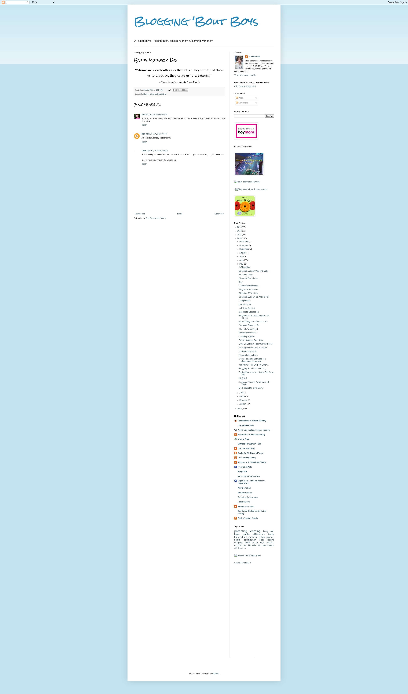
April (241, 393)
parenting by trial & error (249, 476)
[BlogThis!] (177, 90)
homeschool (240, 537)
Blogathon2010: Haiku (249, 293)
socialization (250, 539)
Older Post (219, 214)
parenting (162, 94)
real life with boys (252, 545)
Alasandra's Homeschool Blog (251, 435)
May (241, 264)
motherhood (153, 94)
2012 (239, 231)
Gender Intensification (248, 286)
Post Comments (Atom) (156, 218)
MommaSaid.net (245, 492)
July (241, 256)
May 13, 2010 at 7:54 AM (157, 151)
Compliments (245, 301)
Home (179, 214)
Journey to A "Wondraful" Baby (252, 462)
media (271, 545)
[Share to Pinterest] (186, 90)
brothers (243, 548)
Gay (241, 282)
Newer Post (140, 214)
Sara (144, 151)
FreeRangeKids (245, 467)
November (244, 245)
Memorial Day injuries (248, 278)
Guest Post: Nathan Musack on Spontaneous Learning (252, 360)
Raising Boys (244, 502)
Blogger (215, 673)
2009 (239, 408)
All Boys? (243, 378)
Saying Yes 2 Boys (246, 506)
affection (270, 542)
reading (270, 540)
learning (255, 531)
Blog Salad (242, 471)
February (243, 400)
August (242, 253)
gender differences (254, 534)
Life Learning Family (247, 458)
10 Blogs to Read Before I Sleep (253, 348)
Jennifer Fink (254, 57)
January (243, 404)
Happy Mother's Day (248, 351)
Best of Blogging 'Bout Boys (251, 340)
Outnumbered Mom (246, 448)
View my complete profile (245, 75)
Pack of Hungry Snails (248, 518)
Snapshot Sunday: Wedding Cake (253, 271)
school (262, 537)
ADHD (236, 548)
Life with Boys (245, 304)
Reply (144, 125)
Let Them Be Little (247, 308)
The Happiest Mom (246, 425)
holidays (144, 94)
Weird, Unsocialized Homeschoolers (254, 430)
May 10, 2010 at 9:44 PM (157, 134)
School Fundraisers (242, 563)
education (253, 537)
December (244, 241)
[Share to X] (180, 90)
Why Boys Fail (244, 488)
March (242, 396)
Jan (143, 114)
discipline (238, 542)
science (270, 537)
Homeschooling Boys (248, 355)
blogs (261, 540)
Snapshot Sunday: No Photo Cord (253, 297)
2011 (239, 235)
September (244, 249)
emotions (238, 545)
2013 (239, 227)
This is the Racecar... (248, 333)
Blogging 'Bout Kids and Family (252, 368)
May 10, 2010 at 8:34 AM (156, 114)
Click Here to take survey (245, 86)
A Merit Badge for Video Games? (253, 321)
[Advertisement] (266, 609)
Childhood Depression (249, 312)
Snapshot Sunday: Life (249, 325)
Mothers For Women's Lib (249, 444)
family (271, 534)
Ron (143, 134)
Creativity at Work (246, 336)
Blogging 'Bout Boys (196, 21)
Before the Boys (246, 275)
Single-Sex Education (248, 289)
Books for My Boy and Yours (250, 453)
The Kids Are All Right (248, 329)
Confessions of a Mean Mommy (252, 421)
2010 (239, 238)
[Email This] (174, 90)
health (237, 539)
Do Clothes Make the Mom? (251, 388)
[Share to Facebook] (183, 90)
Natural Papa (243, 439)
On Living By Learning (248, 497)
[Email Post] (169, 90)
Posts (240, 98)
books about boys (254, 542)
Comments (243, 103)
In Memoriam (244, 267)
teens (265, 545)
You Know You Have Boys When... (254, 365)
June (241, 260)
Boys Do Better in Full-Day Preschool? (255, 344)
